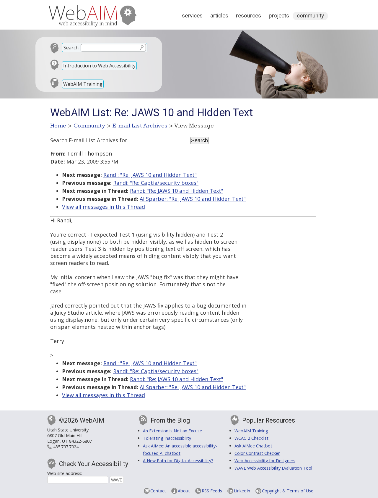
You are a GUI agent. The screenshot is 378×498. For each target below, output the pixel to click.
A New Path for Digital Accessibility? (178, 460)
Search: (71, 47)
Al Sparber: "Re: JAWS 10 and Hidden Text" (193, 198)
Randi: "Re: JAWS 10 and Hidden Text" (150, 174)
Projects (279, 15)
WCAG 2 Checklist (251, 438)
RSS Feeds (212, 491)
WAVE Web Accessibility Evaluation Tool (273, 468)
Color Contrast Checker (257, 453)
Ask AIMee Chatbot (253, 446)
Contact (158, 491)
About (184, 491)
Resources (248, 15)
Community (310, 15)
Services (192, 15)
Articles (219, 15)
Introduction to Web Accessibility (99, 65)
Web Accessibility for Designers (264, 460)
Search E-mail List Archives (84, 140)
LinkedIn (242, 491)
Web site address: (64, 473)
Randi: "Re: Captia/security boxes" (155, 182)
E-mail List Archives (140, 125)
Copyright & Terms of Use (287, 491)
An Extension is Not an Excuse (172, 431)
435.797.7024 (66, 447)
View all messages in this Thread (103, 206)
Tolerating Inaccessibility (167, 438)
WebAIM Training (82, 84)
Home (58, 125)
